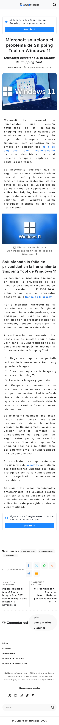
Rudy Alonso (14, 67)
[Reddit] (52, 565)
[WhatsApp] (44, 565)
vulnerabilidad (47, 551)
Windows (33, 465)
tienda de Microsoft (38, 296)
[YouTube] (21, 695)
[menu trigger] (6, 4)
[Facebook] (29, 565)
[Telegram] (29, 573)
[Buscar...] (55, 4)
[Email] (37, 573)
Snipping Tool (28, 551)
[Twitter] (37, 565)
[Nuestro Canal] (33, 695)
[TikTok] (27, 695)
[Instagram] (15, 695)
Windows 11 (11, 556)
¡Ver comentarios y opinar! (43, 622)
